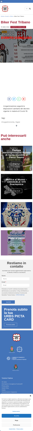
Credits (4, 390)
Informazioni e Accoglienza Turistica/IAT (12, 384)
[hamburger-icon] (26, 8)
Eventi (7, 16)
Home (2, 16)
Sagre (17, 122)
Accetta (16, 416)
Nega (16, 420)
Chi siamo (4, 382)
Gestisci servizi (16, 411)
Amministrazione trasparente (9, 392)
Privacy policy (19, 428)
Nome (4, 275)
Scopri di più (16, 164)
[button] (30, 396)
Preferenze (16, 425)
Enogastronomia (8, 122)
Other (11, 16)
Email (3, 282)
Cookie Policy (12, 428)
